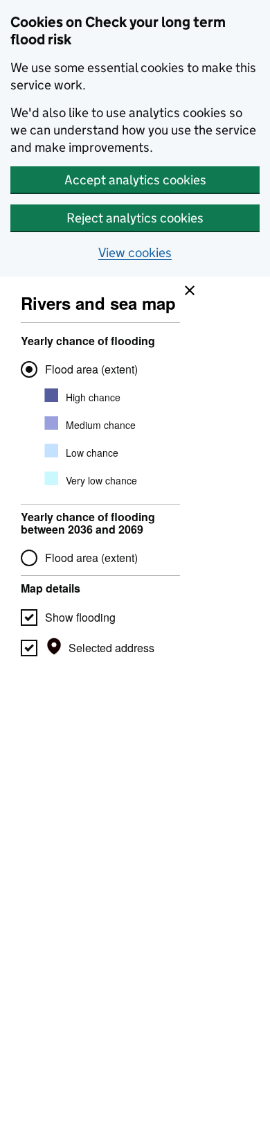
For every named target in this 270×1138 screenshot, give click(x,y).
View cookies (135, 252)
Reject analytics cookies (135, 218)
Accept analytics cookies (135, 180)
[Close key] (186, 287)
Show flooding (80, 617)
